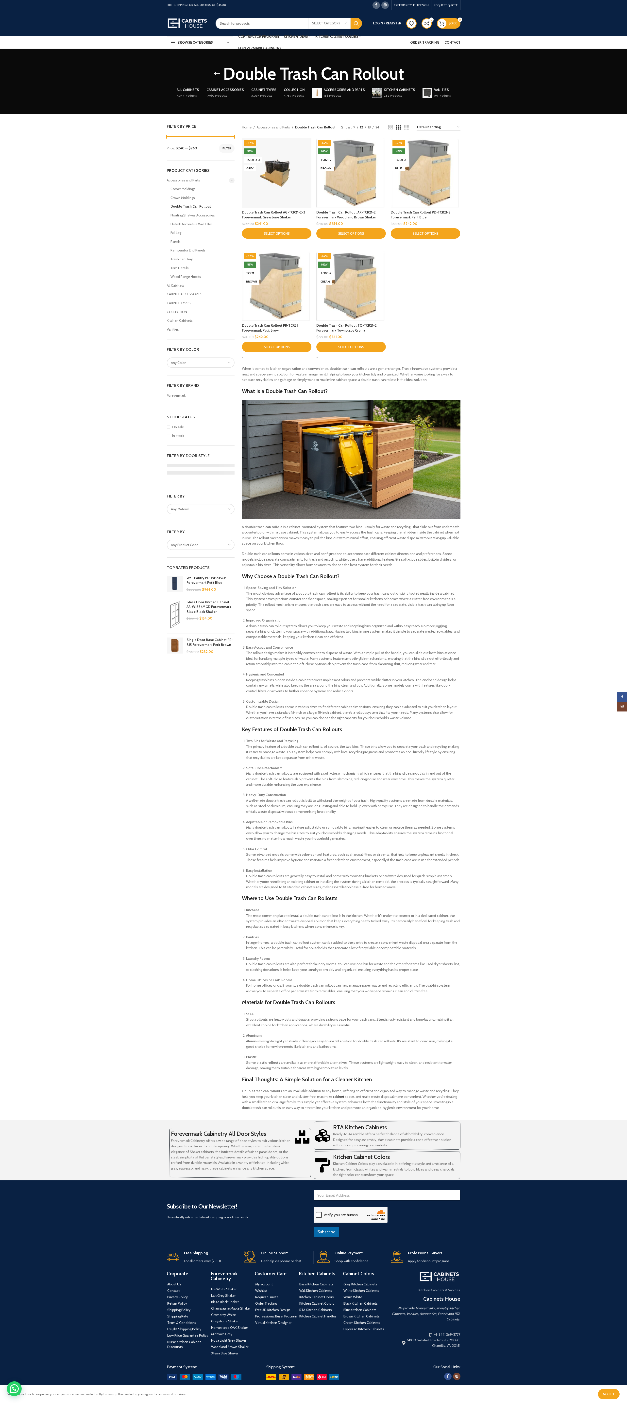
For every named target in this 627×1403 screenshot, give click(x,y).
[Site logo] (187, 23)
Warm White (352, 1297)
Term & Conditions (181, 1322)
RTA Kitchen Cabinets (360, 1127)
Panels (175, 241)
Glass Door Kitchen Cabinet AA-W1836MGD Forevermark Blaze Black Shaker (208, 607)
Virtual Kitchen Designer (273, 1322)
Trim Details (179, 268)
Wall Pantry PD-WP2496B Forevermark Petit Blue (206, 580)
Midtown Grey (221, 1334)
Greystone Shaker (224, 1321)
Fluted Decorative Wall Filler (191, 224)
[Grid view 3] (398, 127)
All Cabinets (176, 285)
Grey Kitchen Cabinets (360, 1284)
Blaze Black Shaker (225, 1302)
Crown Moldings (182, 197)
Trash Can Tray (181, 259)
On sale (178, 427)
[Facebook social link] (376, 5)
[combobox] (201, 362)
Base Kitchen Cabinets (316, 1284)
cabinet (338, 1096)
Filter (226, 148)
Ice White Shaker (224, 1289)
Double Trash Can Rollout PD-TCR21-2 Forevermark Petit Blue (421, 214)
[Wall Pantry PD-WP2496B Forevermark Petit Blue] (175, 584)
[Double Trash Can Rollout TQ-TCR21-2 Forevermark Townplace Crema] (351, 286)
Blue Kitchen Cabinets (359, 1310)
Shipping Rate (177, 1316)
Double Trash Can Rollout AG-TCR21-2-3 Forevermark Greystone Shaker (273, 214)
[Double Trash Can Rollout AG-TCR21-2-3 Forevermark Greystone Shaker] (276, 173)
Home (247, 127)
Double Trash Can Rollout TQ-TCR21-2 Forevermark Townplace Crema (346, 328)
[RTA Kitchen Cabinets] (322, 1135)
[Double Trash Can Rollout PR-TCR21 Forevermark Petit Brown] (276, 286)
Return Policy (177, 1303)
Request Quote (266, 1297)
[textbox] (200, 362)
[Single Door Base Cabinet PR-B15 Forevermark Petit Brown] (175, 646)
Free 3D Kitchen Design (272, 1310)
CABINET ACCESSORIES (185, 294)
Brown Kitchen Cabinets (361, 1316)
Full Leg (175, 233)
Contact (173, 1290)
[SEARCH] (356, 23)
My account (264, 1284)
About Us (174, 1284)
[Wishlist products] (411, 23)
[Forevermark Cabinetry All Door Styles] (302, 1137)
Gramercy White (223, 1315)
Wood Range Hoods (185, 276)
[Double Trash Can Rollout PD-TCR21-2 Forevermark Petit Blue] (425, 173)
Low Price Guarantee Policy (187, 1335)
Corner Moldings (182, 189)
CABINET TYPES (179, 303)
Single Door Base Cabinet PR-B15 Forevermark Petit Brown (209, 642)
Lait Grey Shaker (223, 1295)
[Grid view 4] (406, 127)
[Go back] (217, 74)
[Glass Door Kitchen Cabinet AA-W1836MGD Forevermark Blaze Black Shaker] (175, 615)
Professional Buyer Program (276, 1316)
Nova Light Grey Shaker (228, 1340)
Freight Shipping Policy (184, 1329)
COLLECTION (177, 312)
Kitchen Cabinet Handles (318, 1316)
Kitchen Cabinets (180, 320)
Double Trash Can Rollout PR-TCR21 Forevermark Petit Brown (270, 328)
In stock (178, 435)
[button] (14, 1388)
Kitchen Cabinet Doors (316, 1297)
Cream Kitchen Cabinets (361, 1322)
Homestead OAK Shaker (229, 1327)
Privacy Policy (177, 1297)
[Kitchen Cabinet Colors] (322, 1165)
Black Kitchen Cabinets (360, 1303)
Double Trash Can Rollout (190, 206)
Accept (609, 1394)
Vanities (173, 329)
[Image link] (204, 1376)
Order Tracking (266, 1303)
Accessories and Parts (183, 180)
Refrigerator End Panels (187, 250)
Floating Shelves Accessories (192, 215)
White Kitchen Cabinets (361, 1290)
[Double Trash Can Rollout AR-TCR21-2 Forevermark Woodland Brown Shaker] (351, 173)
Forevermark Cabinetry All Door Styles (218, 1133)
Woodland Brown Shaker (229, 1347)
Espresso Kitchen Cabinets (363, 1329)
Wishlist (261, 1290)
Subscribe (326, 1231)
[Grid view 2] (390, 127)
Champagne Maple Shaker (231, 1308)
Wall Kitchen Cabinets (315, 1290)
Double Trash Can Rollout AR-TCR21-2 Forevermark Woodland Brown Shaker (346, 214)
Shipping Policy (178, 1310)
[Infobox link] (201, 1257)
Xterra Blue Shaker (224, 1353)
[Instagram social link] (385, 5)
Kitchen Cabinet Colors (361, 1156)
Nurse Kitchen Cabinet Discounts (184, 1344)
